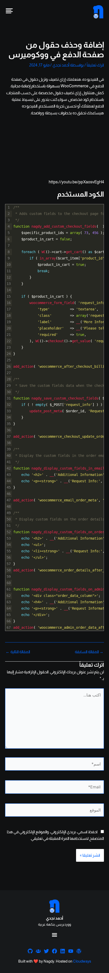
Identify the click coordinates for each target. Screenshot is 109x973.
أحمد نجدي (54, 918)
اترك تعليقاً (95, 65)
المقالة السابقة (89, 652)
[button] (54, 934)
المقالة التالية (18, 652)
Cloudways (82, 961)
